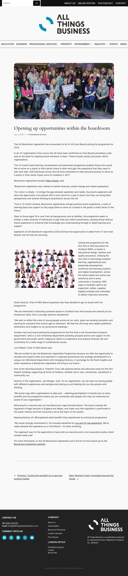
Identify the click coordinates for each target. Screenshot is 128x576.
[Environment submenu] (91, 44)
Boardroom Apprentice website (29, 444)
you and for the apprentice (88, 423)
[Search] (36, 3)
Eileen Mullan (52, 181)
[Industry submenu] (106, 44)
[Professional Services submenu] (57, 44)
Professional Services (37, 134)
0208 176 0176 (12, 523)
